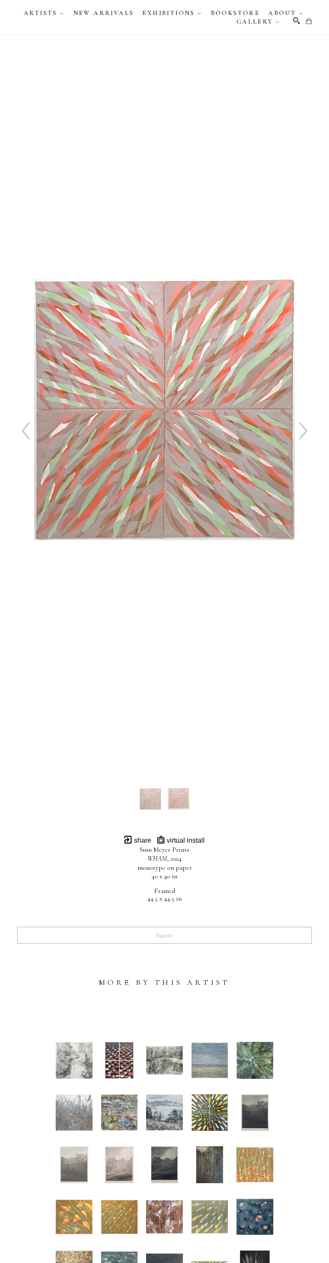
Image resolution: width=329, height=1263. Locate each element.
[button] (44, 13)
